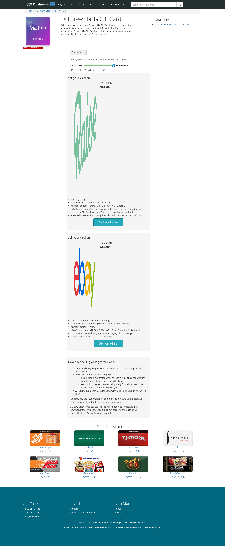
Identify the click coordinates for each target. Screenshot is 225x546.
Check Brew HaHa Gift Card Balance (172, 24)
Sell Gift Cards (84, 4)
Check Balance (118, 4)
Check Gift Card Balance (82, 512)
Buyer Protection (33, 516)
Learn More (102, 34)
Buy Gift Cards (65, 4)
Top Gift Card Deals (35, 512)
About (118, 508)
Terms (118, 512)
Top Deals (102, 4)
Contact (74, 508)
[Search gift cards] (180, 4)
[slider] (113, 65)
